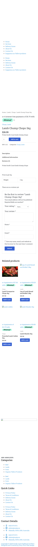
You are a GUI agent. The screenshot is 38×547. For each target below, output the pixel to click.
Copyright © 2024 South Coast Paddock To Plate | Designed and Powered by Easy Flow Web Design (17, 544)
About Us (8, 49)
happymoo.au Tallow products (15, 53)
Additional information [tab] (10, 157)
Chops (14, 112)
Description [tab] (6, 153)
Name (7, 224)
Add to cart (14, 139)
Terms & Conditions (12, 495)
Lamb (9, 112)
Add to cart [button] (7, 300)
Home (7, 42)
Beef (6, 465)
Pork (7, 469)
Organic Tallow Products (13, 472)
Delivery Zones (10, 46)
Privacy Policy (10, 493)
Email (7, 233)
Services (8, 44)
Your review (10, 211)
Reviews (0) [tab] (6, 161)
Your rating (10, 206)
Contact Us (9, 51)
